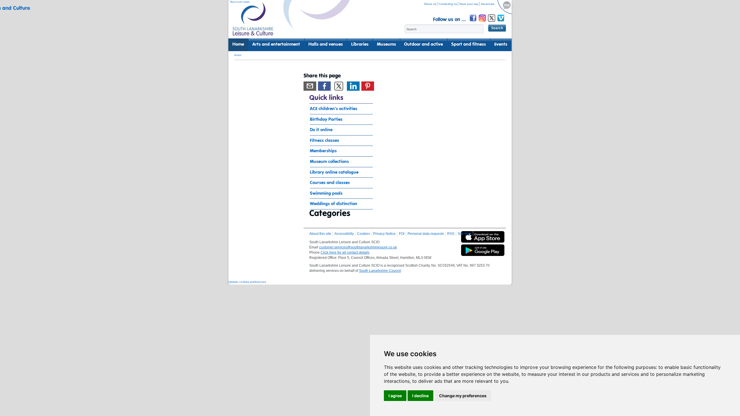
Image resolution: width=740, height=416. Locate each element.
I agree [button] (395, 395)
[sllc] (253, 22)
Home (238, 44)
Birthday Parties (326, 119)
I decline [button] (420, 395)
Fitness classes (324, 140)
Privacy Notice (384, 234)
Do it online (321, 130)
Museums (386, 44)
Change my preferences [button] (462, 395)
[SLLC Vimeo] (501, 22)
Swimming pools (326, 193)
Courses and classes (330, 183)
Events (500, 44)
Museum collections (329, 161)
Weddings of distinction (333, 204)
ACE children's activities (333, 109)
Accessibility (344, 234)
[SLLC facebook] (473, 22)
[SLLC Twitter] (492, 22)
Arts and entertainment (276, 44)
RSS (450, 234)
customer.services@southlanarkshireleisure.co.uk (358, 247)
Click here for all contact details (345, 252)
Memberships (323, 151)
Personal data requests (426, 234)
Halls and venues (325, 44)
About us (430, 3)
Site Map (464, 234)
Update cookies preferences (247, 281)
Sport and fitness (468, 44)
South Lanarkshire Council (380, 271)
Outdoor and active (423, 44)
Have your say (468, 3)
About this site (320, 234)
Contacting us (448, 3)
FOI (401, 234)
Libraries (360, 44)
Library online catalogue (334, 172)
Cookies (363, 234)
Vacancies (487, 3)
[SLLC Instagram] (482, 22)
